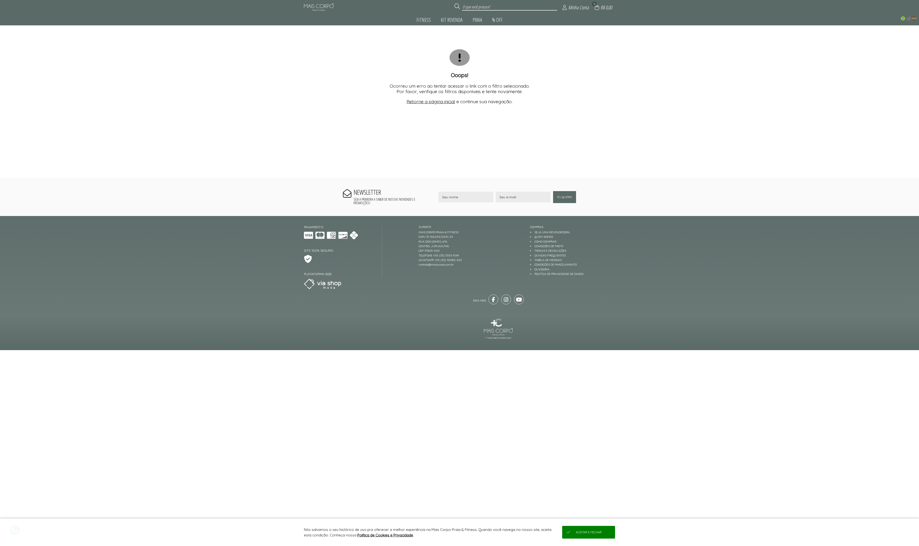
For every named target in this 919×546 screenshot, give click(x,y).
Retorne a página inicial (431, 101)
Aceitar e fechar (589, 532)
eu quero (564, 197)
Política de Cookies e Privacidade (385, 535)
